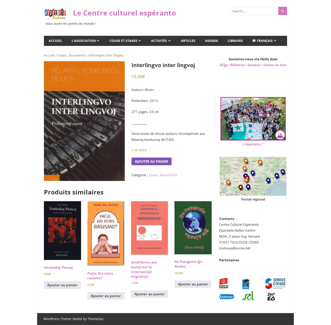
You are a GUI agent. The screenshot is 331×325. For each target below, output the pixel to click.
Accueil (55, 40)
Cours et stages (123, 40)
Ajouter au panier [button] (62, 285)
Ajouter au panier (151, 161)
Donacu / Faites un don (266, 65)
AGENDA (211, 40)
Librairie (235, 40)
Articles (188, 40)
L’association (84, 40)
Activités (159, 40)
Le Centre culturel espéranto (124, 13)
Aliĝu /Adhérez (232, 65)
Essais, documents (71, 55)
